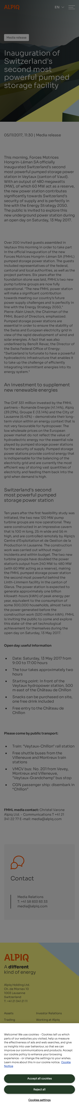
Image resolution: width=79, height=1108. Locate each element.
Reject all (39, 1089)
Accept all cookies (39, 1078)
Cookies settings (39, 1100)
